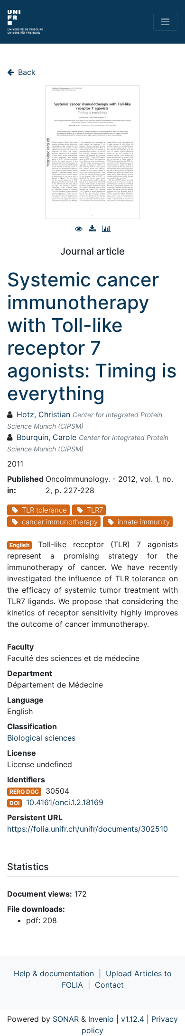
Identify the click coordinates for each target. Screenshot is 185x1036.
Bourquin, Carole (46, 437)
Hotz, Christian (43, 414)
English (19, 545)
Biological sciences (41, 738)
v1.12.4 (132, 1019)
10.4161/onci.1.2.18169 (64, 802)
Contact (109, 985)
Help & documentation (54, 973)
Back (26, 72)
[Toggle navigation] (165, 22)
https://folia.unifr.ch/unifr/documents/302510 (87, 829)
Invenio (101, 1019)
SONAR (66, 1019)
